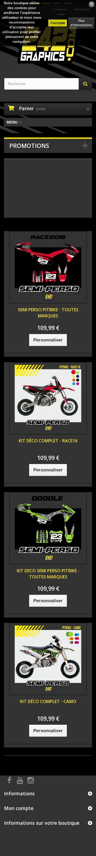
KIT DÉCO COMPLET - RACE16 (48, 441)
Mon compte (19, 808)
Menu (12, 122)
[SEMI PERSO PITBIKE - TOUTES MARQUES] (48, 267)
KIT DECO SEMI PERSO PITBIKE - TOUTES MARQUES (48, 574)
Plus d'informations (81, 23)
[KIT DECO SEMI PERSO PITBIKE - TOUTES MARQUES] (48, 528)
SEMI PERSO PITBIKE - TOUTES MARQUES (48, 313)
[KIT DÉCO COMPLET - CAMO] (48, 658)
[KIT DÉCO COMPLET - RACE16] (48, 398)
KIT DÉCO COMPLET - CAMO (48, 701)
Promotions (29, 145)
